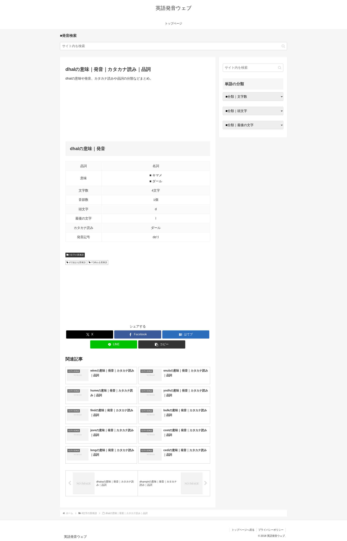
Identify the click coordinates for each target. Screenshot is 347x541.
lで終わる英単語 (99, 262)
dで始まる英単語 (77, 262)
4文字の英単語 (76, 255)
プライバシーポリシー (271, 529)
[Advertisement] (137, 111)
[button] (283, 46)
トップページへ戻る (243, 529)
